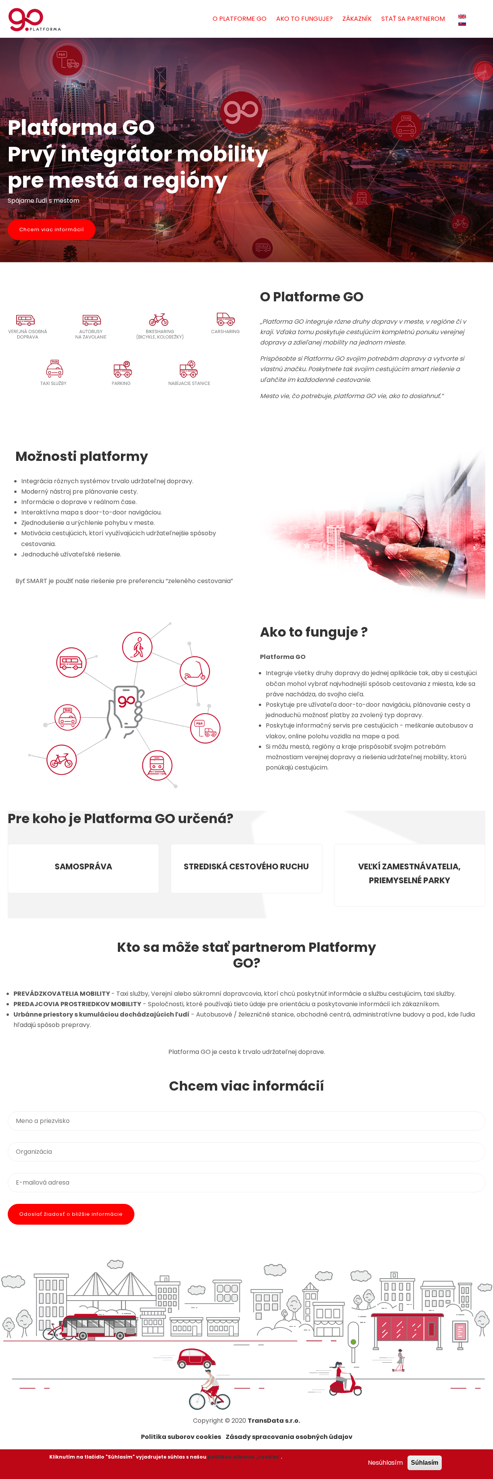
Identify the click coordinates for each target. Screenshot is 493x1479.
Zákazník (357, 18)
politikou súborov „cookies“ (244, 1457)
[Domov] (35, 19)
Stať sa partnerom (413, 18)
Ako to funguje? (304, 18)
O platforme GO (240, 18)
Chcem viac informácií (51, 229)
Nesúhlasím (385, 1462)
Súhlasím (424, 1462)
